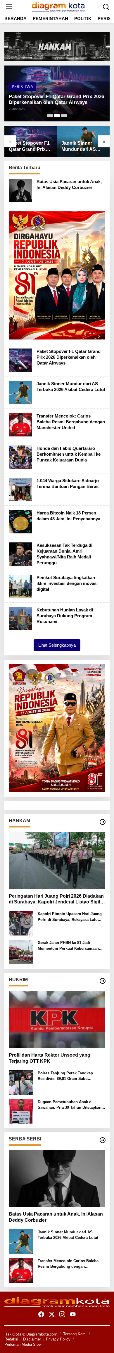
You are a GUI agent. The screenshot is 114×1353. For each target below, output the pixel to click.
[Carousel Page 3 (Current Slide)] (64, 115)
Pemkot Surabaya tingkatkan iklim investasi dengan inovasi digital (67, 583)
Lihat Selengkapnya (57, 645)
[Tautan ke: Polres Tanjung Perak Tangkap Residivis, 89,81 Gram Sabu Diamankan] (21, 1082)
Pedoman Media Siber (23, 1344)
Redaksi (11, 1339)
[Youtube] (73, 1314)
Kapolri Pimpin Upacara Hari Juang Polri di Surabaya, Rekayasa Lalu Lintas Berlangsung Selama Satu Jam (70, 917)
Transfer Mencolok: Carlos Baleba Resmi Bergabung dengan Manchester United (82, 147)
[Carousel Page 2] (57, 115)
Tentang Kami (75, 1334)
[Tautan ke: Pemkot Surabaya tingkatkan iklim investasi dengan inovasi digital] (20, 586)
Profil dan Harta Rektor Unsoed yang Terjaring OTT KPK (49, 1058)
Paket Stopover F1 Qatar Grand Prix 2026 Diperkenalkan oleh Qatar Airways (69, 357)
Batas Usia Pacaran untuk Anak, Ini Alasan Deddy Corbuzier (56, 1217)
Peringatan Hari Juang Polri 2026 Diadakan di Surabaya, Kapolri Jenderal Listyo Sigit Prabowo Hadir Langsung (56, 899)
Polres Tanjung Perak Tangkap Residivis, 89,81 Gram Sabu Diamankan (65, 1076)
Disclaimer (32, 1339)
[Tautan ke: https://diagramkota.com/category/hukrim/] (102, 980)
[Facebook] (41, 1314)
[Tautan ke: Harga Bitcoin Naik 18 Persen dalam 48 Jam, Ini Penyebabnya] (20, 521)
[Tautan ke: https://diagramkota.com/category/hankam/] (102, 821)
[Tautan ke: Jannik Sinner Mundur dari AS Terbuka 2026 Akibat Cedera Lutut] (20, 392)
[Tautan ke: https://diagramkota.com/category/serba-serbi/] (102, 1140)
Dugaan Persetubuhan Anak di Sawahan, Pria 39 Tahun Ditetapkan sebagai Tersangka (69, 1105)
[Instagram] (62, 1314)
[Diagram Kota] (58, 6)
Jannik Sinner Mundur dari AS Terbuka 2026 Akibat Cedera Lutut (53, 99)
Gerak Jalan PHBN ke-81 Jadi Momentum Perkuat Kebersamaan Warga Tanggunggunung (68, 945)
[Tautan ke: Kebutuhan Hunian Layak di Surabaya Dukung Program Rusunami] (20, 618)
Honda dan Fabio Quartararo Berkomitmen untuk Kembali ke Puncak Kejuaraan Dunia (69, 454)
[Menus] (9, 7)
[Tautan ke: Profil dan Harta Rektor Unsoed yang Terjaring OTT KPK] (57, 1019)
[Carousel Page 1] (50, 115)
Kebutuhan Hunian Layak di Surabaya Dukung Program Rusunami (65, 615)
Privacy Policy (58, 1339)
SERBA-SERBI (25, 86)
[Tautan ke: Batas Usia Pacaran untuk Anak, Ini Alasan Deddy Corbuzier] (20, 190)
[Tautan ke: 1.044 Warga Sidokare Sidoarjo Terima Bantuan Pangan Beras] (20, 489)
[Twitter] (52, 1314)
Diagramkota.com (41, 1334)
